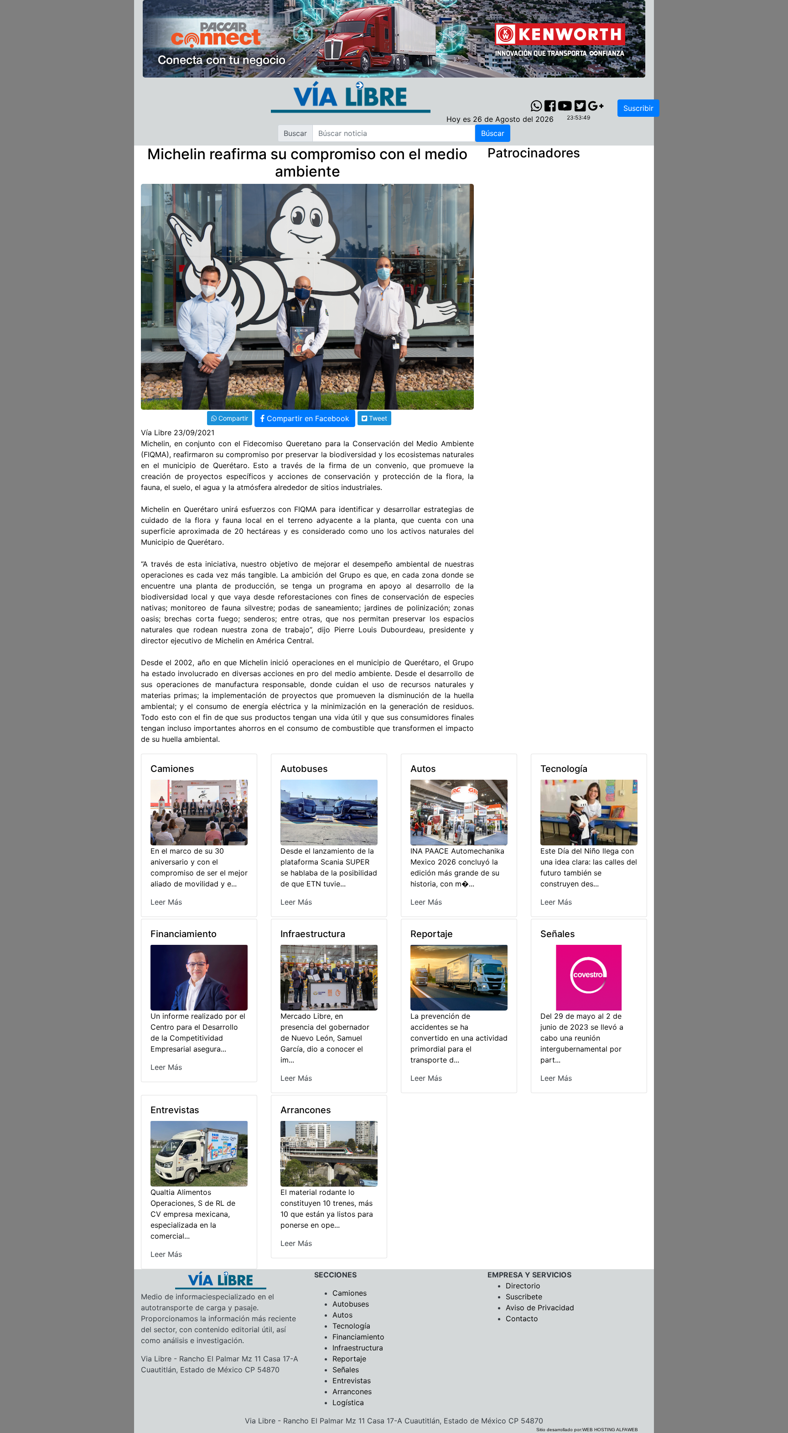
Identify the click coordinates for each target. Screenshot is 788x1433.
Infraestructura (357, 1347)
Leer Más (166, 902)
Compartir (232, 418)
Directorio (523, 1285)
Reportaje (349, 1358)
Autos (342, 1314)
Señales (345, 1369)
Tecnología (351, 1325)
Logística (348, 1402)
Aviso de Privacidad (540, 1307)
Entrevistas (351, 1380)
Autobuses (350, 1303)
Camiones (349, 1293)
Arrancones (352, 1391)
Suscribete (524, 1296)
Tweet (377, 418)
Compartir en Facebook (306, 418)
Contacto (522, 1318)
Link (401, 417)
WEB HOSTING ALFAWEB (610, 1429)
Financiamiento (358, 1336)
